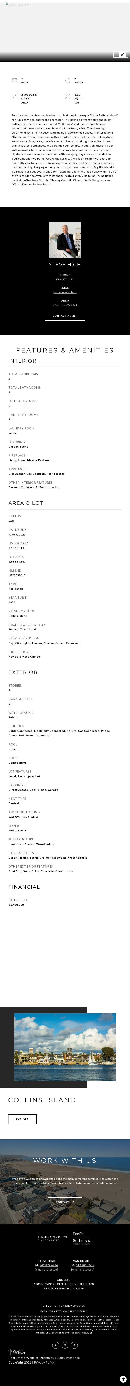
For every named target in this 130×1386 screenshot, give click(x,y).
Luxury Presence (67, 1357)
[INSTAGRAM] (65, 1345)
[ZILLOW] (74, 1345)
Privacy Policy (44, 1362)
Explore (22, 1119)
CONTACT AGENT (65, 315)
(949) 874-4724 (65, 279)
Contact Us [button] (65, 1202)
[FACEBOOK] (55, 1345)
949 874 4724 (49, 1265)
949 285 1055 (85, 1265)
